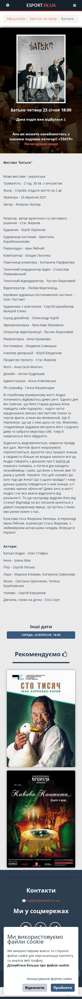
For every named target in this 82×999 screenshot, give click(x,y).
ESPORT (41, 5)
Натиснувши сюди (41, 143)
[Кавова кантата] (41, 819)
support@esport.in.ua (43, 900)
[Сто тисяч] (41, 718)
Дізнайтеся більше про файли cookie (38, 965)
